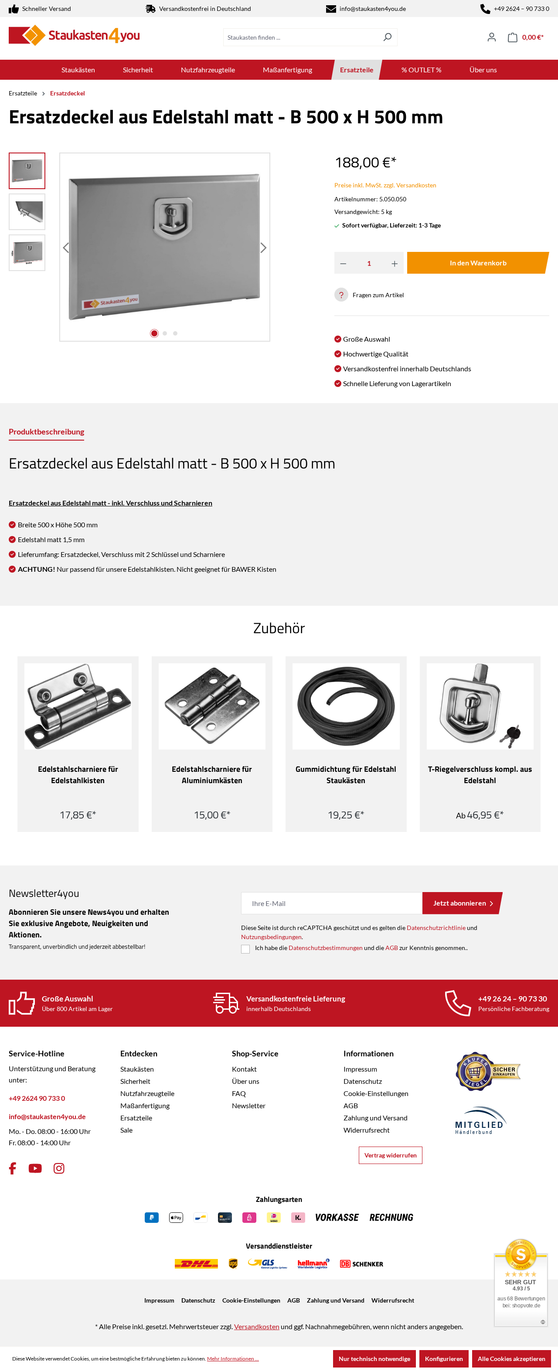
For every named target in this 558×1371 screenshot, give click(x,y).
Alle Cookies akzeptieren (511, 1358)
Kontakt (244, 1069)
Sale (126, 1130)
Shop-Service (255, 1053)
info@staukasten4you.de (373, 8)
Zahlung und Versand (376, 1117)
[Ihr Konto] (491, 37)
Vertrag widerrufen (390, 1155)
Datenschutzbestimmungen (326, 947)
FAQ (239, 1093)
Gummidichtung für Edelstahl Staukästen (346, 775)
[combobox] (300, 37)
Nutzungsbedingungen (271, 936)
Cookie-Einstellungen (376, 1093)
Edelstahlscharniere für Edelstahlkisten (78, 775)
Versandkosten (256, 1326)
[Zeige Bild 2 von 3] (165, 333)
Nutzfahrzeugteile (147, 1093)
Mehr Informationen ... (233, 1358)
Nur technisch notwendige (374, 1358)
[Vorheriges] (66, 247)
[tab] (46, 432)
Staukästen (137, 1069)
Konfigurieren (444, 1358)
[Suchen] (387, 37)
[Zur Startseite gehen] (74, 35)
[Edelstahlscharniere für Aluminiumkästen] (212, 706)
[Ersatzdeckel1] (165, 247)
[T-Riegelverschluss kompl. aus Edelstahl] (480, 706)
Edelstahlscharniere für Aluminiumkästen (212, 775)
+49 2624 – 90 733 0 (521, 8)
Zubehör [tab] (279, 627)
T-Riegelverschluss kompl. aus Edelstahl (480, 775)
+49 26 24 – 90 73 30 (512, 998)
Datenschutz (363, 1081)
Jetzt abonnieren (459, 903)
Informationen (369, 1053)
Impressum (360, 1069)
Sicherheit (135, 1081)
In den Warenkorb (478, 262)
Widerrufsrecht (367, 1130)
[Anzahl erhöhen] (395, 263)
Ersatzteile (136, 1117)
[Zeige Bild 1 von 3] (154, 333)
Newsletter (248, 1105)
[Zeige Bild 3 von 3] (175, 333)
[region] (139, 247)
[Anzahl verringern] (343, 263)
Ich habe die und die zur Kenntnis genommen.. (361, 947)
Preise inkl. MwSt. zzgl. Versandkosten (385, 185)
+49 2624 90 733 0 (37, 1098)
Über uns (245, 1081)
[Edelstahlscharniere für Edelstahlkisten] (78, 706)
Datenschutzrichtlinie (436, 927)
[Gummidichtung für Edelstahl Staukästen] (346, 706)
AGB (391, 947)
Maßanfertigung (145, 1105)
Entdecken (138, 1053)
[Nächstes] (262, 247)
